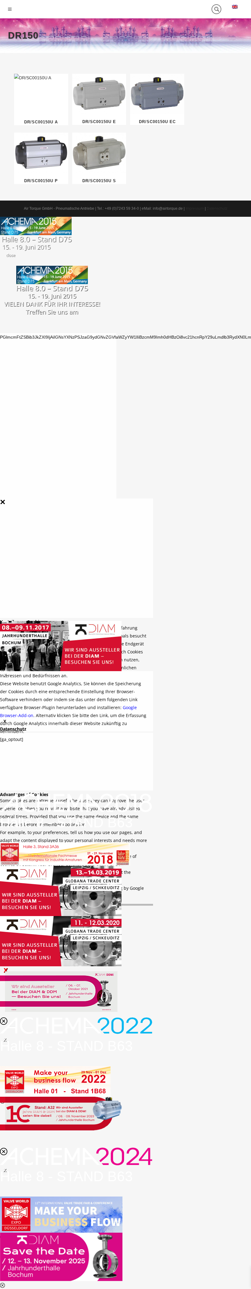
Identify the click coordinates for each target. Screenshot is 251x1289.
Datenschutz (217, 208)
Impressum (194, 208)
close (10, 255)
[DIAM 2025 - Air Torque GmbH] (61, 1256)
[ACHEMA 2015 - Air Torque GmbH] (36, 225)
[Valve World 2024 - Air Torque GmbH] (61, 1214)
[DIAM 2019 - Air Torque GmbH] (61, 890)
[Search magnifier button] (216, 9)
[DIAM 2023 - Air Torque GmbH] (61, 1112)
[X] (61, 646)
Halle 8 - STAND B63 (66, 822)
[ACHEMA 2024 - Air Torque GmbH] (76, 1156)
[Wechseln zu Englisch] (235, 6)
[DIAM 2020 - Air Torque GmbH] (61, 940)
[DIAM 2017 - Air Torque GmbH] (61, 645)
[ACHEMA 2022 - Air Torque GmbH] (76, 1025)
